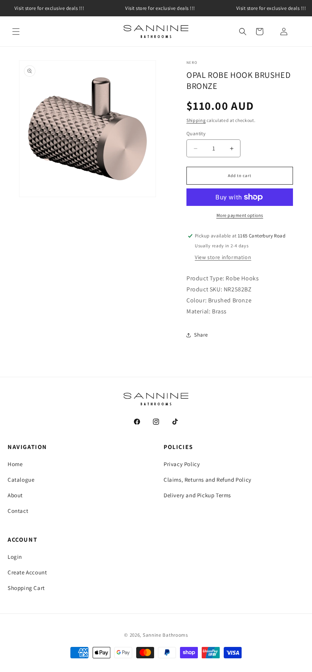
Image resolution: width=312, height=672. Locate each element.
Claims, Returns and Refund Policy (208, 479)
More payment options (239, 215)
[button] (16, 31)
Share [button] (201, 334)
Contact (18, 510)
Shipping (196, 120)
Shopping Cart (26, 587)
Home (15, 464)
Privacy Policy (182, 464)
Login (15, 556)
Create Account (27, 572)
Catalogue (21, 479)
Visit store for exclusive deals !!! (160, 8)
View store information (223, 257)
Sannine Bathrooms (165, 635)
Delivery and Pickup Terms (197, 495)
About (15, 495)
